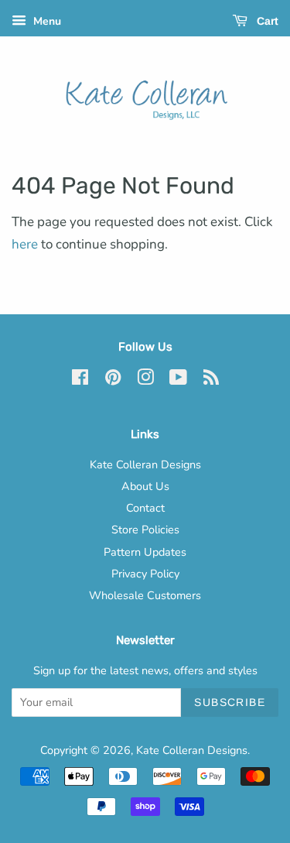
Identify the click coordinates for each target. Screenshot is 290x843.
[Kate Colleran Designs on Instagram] (145, 380)
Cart (266, 21)
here (25, 244)
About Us (145, 486)
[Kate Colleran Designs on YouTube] (178, 380)
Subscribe (229, 702)
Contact (145, 508)
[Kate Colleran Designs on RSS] (211, 380)
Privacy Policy (145, 573)
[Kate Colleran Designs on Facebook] (80, 380)
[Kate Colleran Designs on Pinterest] (112, 380)
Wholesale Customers (145, 595)
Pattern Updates (145, 552)
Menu (45, 21)
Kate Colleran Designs (145, 464)
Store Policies (145, 529)
